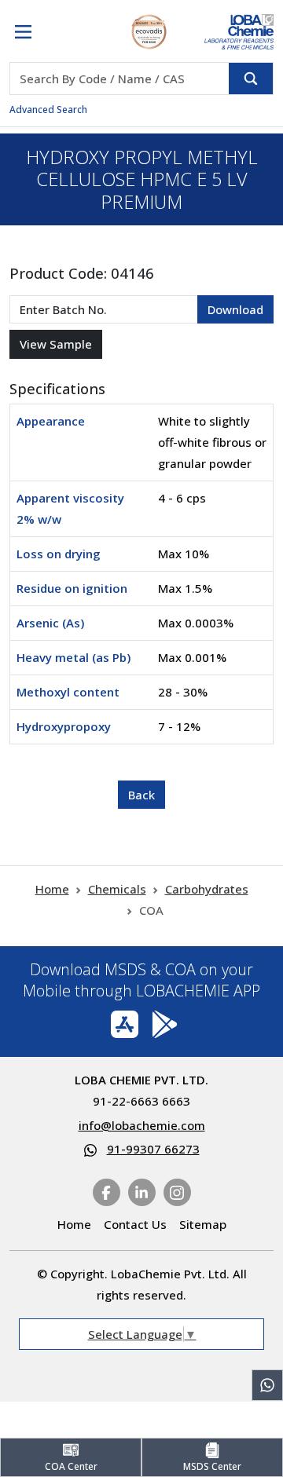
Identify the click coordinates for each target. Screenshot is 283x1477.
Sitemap (202, 1224)
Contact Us (135, 1224)
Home (52, 889)
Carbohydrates (206, 889)
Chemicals (117, 889)
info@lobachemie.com (142, 1125)
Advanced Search (48, 109)
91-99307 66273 (153, 1149)
